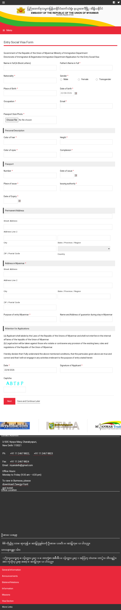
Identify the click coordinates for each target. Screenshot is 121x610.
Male (66, 79)
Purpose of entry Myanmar (17, 314)
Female (84, 79)
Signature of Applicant (71, 365)
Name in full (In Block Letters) (17, 63)
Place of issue (11, 183)
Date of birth (66, 88)
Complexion (66, 150)
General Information (11, 570)
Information (7, 588)
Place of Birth (11, 88)
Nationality (9, 76)
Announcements (10, 576)
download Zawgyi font (15, 484)
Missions (6, 595)
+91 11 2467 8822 (19, 453)
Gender (64, 76)
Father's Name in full (70, 63)
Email (63, 101)
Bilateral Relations (10, 582)
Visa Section (8, 601)
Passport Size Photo (14, 114)
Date (7, 365)
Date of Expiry (11, 196)
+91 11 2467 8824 (19, 461)
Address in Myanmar (15, 263)
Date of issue (67, 171)
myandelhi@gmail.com (21, 465)
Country (61, 254)
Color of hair (10, 137)
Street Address (10, 221)
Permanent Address (14, 210)
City (5, 243)
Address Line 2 (10, 232)
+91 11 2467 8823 (43, 453)
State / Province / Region (69, 243)
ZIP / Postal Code (12, 254)
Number (8, 171)
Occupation (10, 101)
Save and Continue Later (28, 401)
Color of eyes (11, 150)
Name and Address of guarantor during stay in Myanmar (86, 314)
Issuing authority (68, 183)
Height (64, 137)
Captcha (8, 378)
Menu (9, 30)
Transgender (105, 79)
